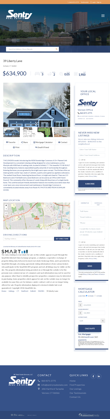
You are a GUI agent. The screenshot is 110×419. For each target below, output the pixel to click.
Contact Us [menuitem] (75, 397)
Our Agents (89, 118)
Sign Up (99, 2)
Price (80, 301)
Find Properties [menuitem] (77, 385)
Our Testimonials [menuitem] (78, 393)
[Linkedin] (99, 376)
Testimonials (85, 2)
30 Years (90, 296)
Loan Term (82, 296)
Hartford (24, 291)
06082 (41, 291)
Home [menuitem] (73, 380)
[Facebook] (93, 376)
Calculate (90, 328)
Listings (11, 291)
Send (90, 266)
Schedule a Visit (98, 204)
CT (18, 291)
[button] (56, 49)
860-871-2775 (74, 2)
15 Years (99, 296)
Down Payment (83, 309)
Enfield (33, 291)
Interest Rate (82, 317)
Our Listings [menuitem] (75, 389)
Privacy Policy (93, 176)
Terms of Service (99, 274)
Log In (94, 2)
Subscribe (89, 184)
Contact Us (81, 118)
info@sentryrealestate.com (54, 385)
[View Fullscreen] (6, 213)
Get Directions (62, 239)
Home (4, 291)
